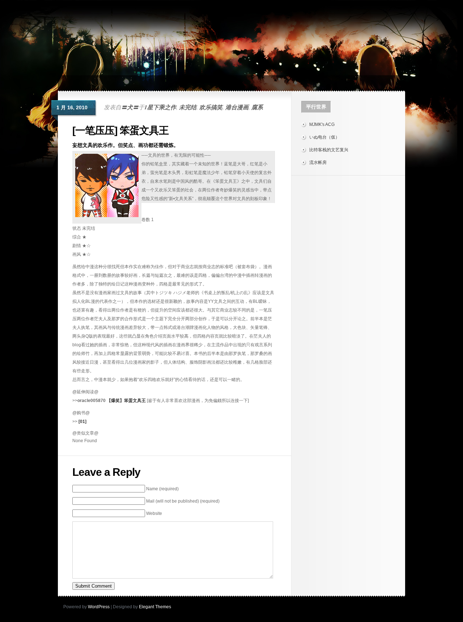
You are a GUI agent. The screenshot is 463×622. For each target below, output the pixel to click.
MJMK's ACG (322, 124)
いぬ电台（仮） (324, 137)
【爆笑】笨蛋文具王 (126, 400)
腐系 (257, 107)
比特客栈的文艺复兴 (328, 149)
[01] (82, 421)
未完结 (187, 107)
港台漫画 (237, 107)
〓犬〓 (130, 107)
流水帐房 (318, 162)
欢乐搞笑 (210, 107)
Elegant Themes (155, 606)
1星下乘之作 (160, 107)
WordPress (99, 606)
